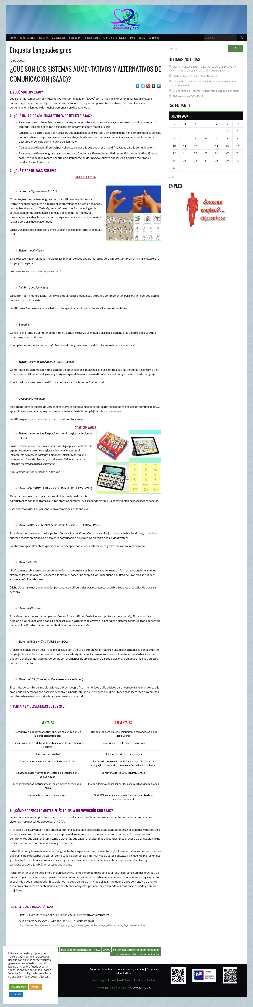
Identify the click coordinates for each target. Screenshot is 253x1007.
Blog (142, 37)
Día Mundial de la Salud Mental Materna (195, 75)
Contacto (154, 37)
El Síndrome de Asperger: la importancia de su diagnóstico (206, 90)
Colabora (74, 37)
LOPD (133, 37)
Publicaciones (92, 37)
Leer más (16, 994)
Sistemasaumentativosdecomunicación (135, 954)
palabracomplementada (76, 949)
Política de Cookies (145, 980)
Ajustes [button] (35, 986)
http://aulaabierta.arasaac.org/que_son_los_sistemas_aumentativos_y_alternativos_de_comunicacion (82, 925)
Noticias (44, 37)
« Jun (171, 176)
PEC (97, 949)
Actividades (58, 37)
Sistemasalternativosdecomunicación (136, 949)
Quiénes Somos (27, 37)
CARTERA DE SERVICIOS (114, 37)
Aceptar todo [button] (18, 986)
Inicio (13, 37)
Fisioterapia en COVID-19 (188, 96)
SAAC (106, 949)
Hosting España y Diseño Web (114, 987)
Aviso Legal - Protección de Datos (112, 980)
